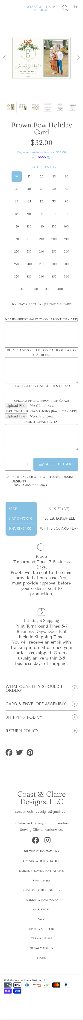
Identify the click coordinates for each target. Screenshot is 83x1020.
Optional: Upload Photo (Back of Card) (41, 411)
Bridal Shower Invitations (41, 870)
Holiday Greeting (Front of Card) (41, 304)
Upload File (15, 406)
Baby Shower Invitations (41, 861)
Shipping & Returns (41, 929)
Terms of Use (41, 938)
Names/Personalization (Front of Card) (41, 319)
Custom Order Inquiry (41, 890)
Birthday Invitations (41, 851)
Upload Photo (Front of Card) (41, 401)
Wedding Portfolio (41, 899)
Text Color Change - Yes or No (41, 386)
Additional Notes (41, 422)
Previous (5, 58)
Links (41, 958)
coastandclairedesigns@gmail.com (41, 812)
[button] (7, 8)
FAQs (42, 919)
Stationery (42, 880)
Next (78, 58)
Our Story (41, 909)
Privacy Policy (41, 948)
